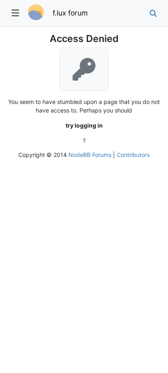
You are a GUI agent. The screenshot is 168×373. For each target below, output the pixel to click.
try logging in (84, 125)
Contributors (133, 154)
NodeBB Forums (90, 154)
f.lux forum (70, 13)
